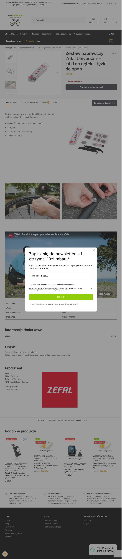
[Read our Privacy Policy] (91, 288)
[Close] (94, 250)
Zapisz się (61, 297)
